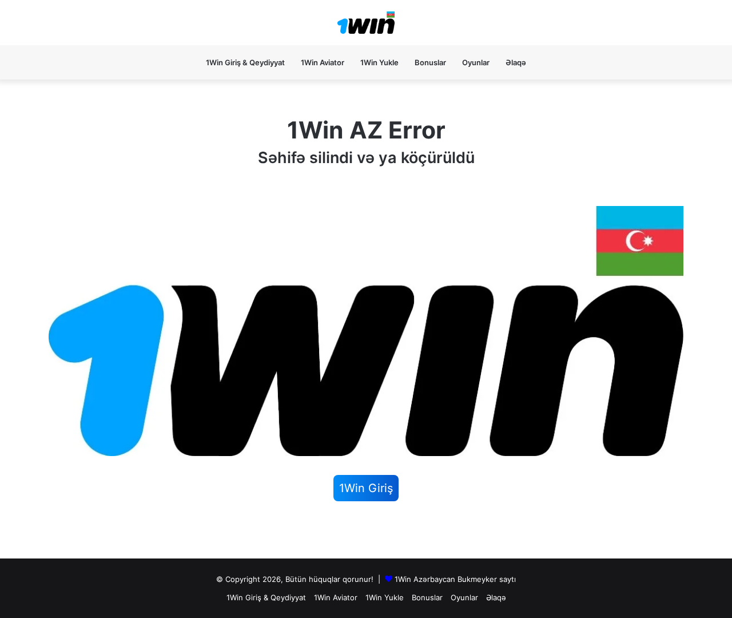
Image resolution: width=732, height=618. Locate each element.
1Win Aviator (322, 62)
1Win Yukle (379, 62)
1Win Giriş (366, 488)
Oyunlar (476, 62)
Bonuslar (430, 62)
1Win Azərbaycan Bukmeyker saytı (455, 579)
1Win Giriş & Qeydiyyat (245, 62)
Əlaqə (516, 62)
